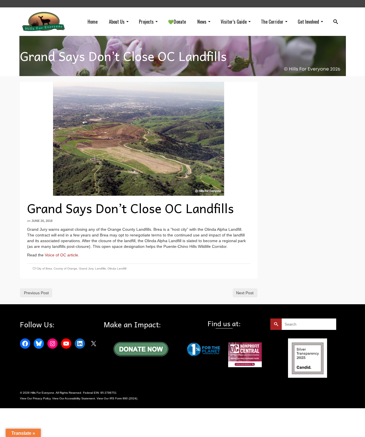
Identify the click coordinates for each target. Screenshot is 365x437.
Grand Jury (86, 268)
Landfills (100, 268)
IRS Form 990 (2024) (123, 398)
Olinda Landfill (117, 268)
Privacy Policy (41, 398)
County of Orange (65, 268)
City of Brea (44, 268)
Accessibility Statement (80, 398)
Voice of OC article (61, 255)
